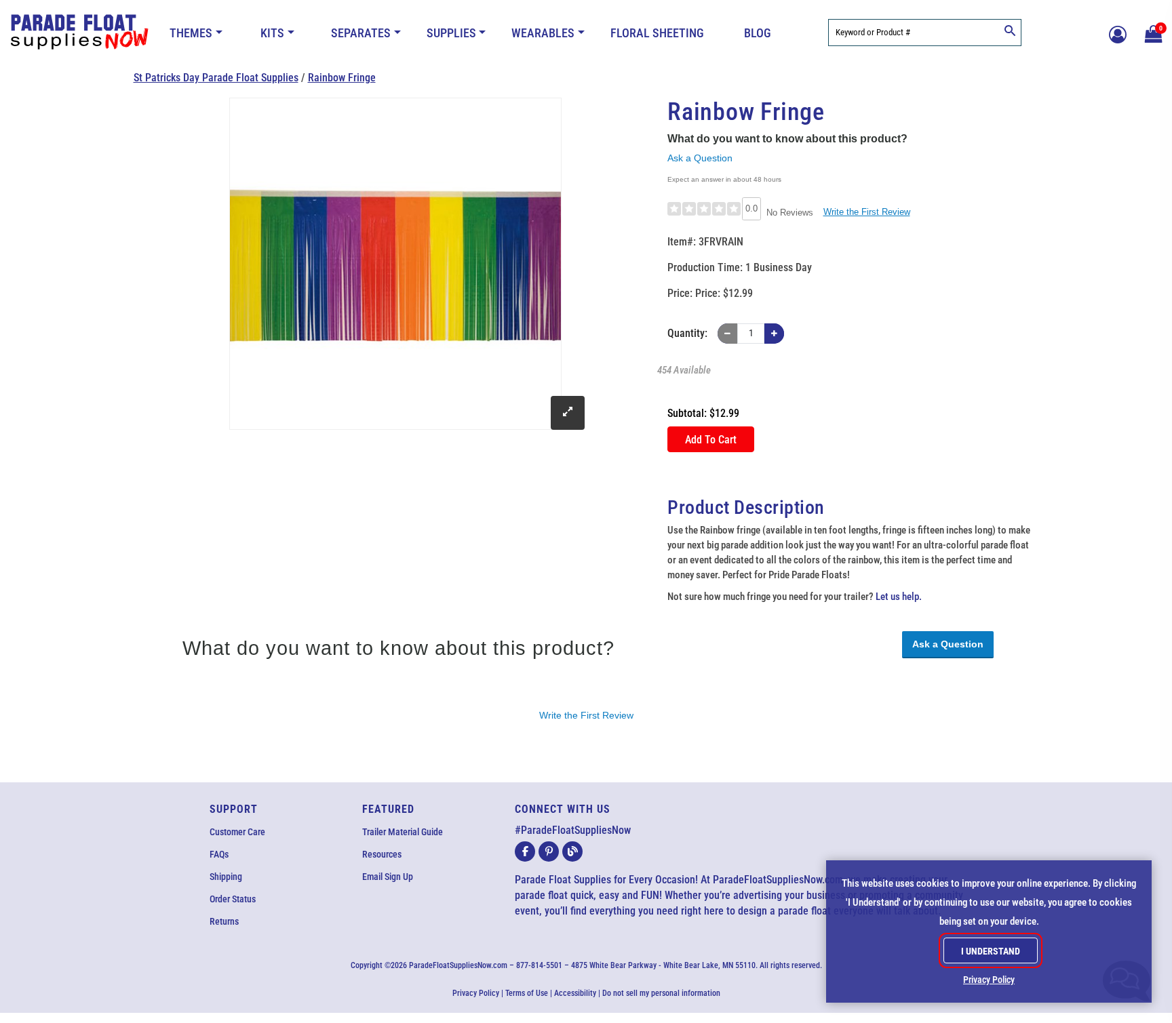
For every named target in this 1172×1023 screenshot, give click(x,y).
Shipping (226, 876)
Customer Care (237, 831)
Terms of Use (526, 993)
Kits (272, 33)
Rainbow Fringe (342, 77)
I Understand (990, 951)
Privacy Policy (475, 993)
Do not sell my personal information (661, 993)
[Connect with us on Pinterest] (549, 851)
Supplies (451, 33)
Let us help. (899, 596)
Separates (361, 33)
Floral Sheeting (657, 33)
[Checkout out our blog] (572, 851)
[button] (1151, 32)
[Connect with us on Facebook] (525, 851)
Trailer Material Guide (402, 831)
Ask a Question (699, 158)
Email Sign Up (387, 876)
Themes (191, 33)
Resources (382, 854)
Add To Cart (711, 439)
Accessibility (575, 993)
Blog (757, 33)
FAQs (219, 854)
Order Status (233, 899)
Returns (224, 921)
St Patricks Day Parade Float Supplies (216, 77)
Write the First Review (866, 212)
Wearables (542, 33)
